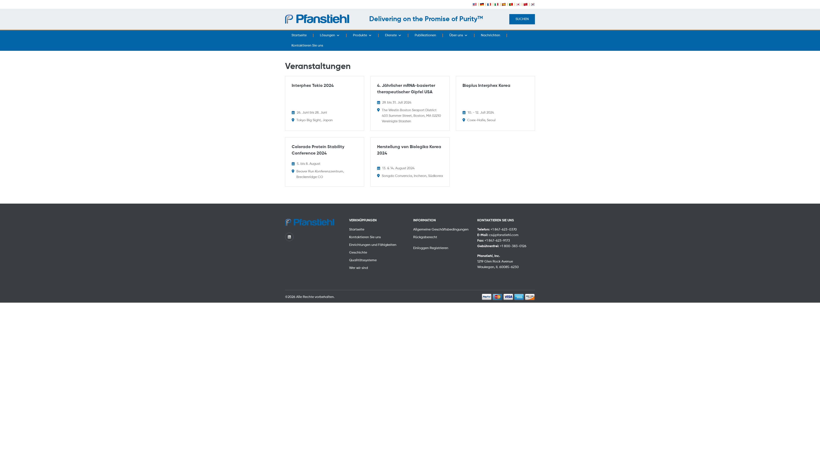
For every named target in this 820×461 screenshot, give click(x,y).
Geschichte (358, 252)
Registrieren (439, 248)
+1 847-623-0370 (504, 229)
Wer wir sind (358, 268)
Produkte (360, 35)
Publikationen (425, 35)
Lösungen (327, 35)
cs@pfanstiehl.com (503, 235)
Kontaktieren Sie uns (307, 45)
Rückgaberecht (425, 237)
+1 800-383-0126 (513, 246)
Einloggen (421, 248)
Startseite (299, 35)
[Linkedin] (289, 237)
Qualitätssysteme (363, 260)
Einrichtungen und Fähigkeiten (372, 245)
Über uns (456, 35)
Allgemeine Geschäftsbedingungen (441, 229)
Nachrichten (490, 35)
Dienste (391, 35)
